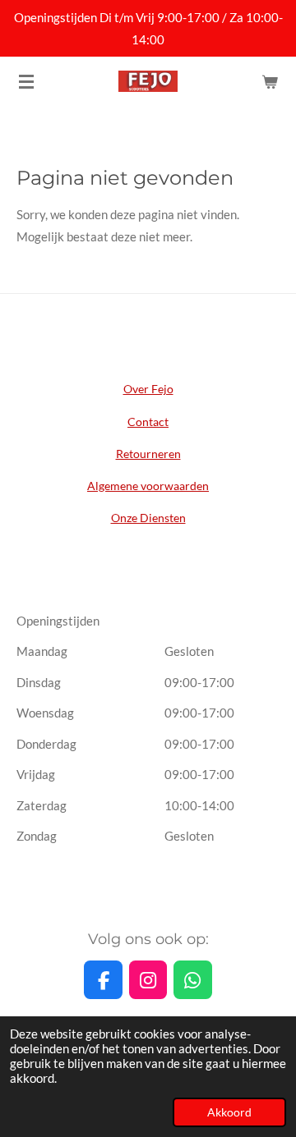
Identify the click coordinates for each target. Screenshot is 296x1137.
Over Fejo (148, 389)
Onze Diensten (148, 518)
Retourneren (148, 454)
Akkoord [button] (229, 1112)
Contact (148, 422)
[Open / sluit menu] (26, 81)
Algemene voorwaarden (148, 486)
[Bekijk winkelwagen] (270, 81)
